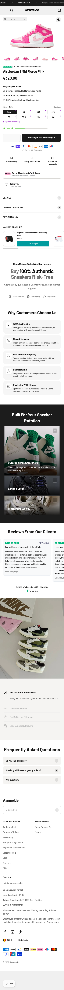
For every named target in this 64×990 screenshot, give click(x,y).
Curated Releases (18, 708)
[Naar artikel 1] (7, 59)
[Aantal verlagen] (6, 138)
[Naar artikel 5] (45, 59)
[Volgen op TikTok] (20, 932)
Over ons (7, 863)
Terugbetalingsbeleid (13, 842)
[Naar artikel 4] (36, 59)
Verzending (8, 837)
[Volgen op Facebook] (5, 932)
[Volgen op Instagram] (13, 932)
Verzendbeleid (9, 852)
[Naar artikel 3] (26, 59)
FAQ (5, 868)
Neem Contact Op (43, 827)
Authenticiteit (9, 827)
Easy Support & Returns (21, 725)
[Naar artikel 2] (17, 59)
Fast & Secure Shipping (21, 717)
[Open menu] (5, 10)
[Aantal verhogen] (17, 138)
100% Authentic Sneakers (23, 692)
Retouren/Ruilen (11, 832)
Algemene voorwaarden (14, 847)
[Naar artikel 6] (55, 59)
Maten (38, 832)
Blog (5, 858)
